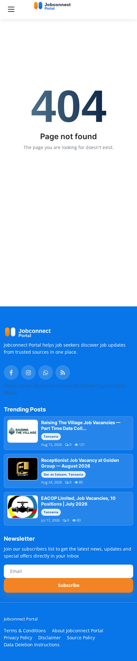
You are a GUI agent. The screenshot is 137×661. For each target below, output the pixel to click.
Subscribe (68, 585)
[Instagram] (28, 372)
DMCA (10, 393)
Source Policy (111, 386)
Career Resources (36, 386)
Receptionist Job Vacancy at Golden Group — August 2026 (80, 463)
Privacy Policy (18, 638)
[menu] (11, 10)
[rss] (62, 372)
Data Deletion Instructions (32, 645)
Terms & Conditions (25, 630)
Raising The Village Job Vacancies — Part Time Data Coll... (80, 425)
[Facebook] (11, 372)
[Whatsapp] (45, 372)
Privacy (64, 386)
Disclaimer (84, 386)
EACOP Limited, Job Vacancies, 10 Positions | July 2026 (78, 501)
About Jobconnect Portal (77, 630)
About (10, 386)
